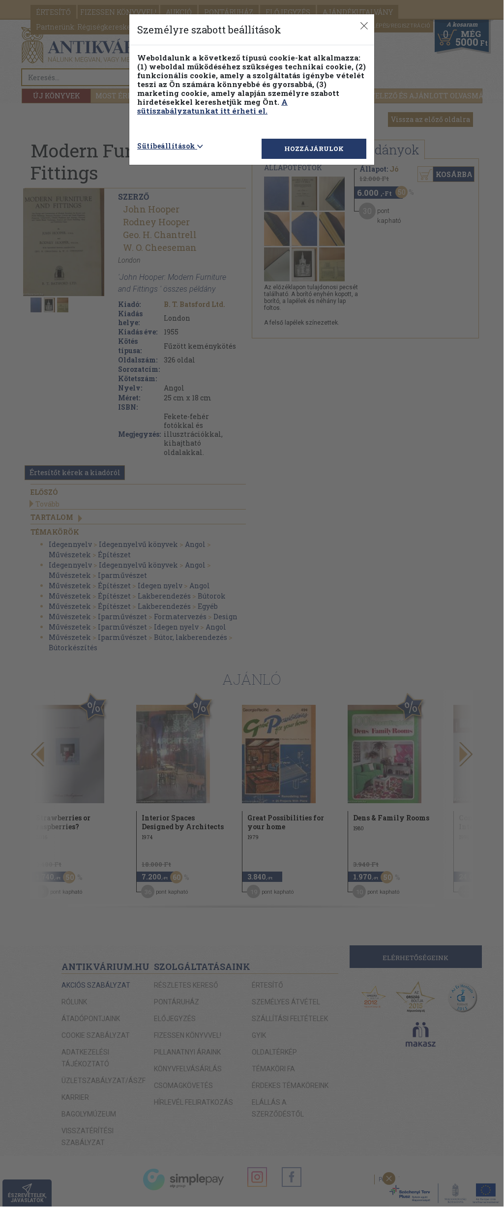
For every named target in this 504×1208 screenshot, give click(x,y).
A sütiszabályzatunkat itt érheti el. (212, 106)
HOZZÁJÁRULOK (314, 148)
